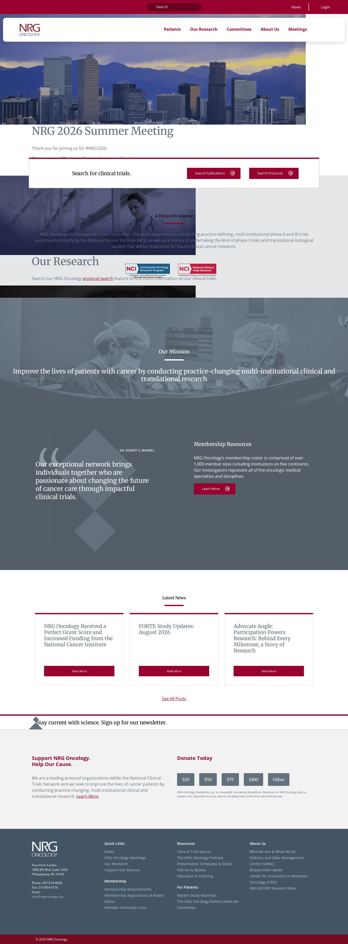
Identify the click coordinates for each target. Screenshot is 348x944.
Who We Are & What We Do (273, 851)
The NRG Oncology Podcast (200, 857)
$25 (185, 779)
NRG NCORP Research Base (273, 888)
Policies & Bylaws (191, 869)
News (296, 7)
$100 (253, 779)
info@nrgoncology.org (47, 896)
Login (325, 7)
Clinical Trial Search (194, 851)
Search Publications (210, 173)
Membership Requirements (128, 889)
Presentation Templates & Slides (204, 863)
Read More (79, 671)
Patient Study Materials (197, 895)
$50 (208, 779)
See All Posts (174, 698)
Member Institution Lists (125, 907)
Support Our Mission (122, 869)
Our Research (116, 863)
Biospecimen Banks (266, 869)
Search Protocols (270, 173)
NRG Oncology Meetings (125, 857)
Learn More (211, 488)
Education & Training (195, 876)
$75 (230, 779)
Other (278, 779)
